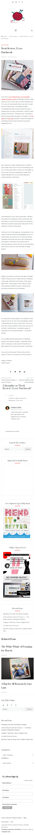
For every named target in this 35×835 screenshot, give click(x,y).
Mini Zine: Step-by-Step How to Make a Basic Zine (17, 739)
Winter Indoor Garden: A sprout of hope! (9, 381)
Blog (25, 818)
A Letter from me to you (10, 625)
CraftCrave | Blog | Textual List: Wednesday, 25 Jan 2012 (17, 399)
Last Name (5, 797)
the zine (10, 118)
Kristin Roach (13, 57)
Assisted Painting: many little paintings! (26, 381)
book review (5, 45)
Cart (11, 822)
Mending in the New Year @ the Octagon (15, 614)
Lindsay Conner (16, 407)
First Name (5, 790)
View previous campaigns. (9, 804)
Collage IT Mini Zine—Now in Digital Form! (16, 622)
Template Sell (5, 832)
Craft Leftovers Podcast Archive (11, 818)
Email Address (7, 783)
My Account (5, 822)
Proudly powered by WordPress (11, 829)
